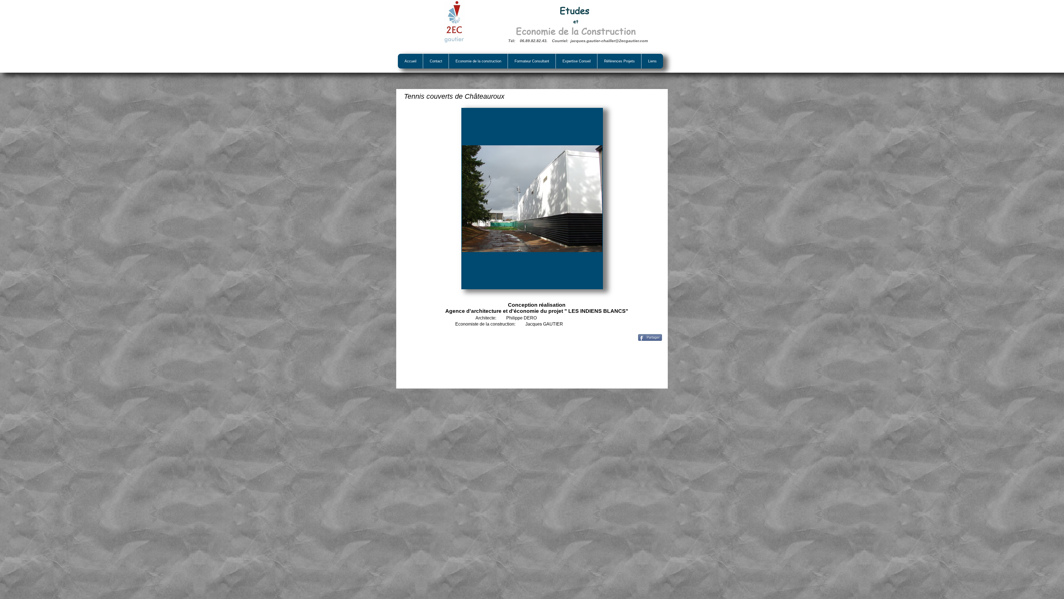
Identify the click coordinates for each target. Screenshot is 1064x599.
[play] (591, 284)
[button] (532, 198)
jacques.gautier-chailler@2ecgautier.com (609, 41)
